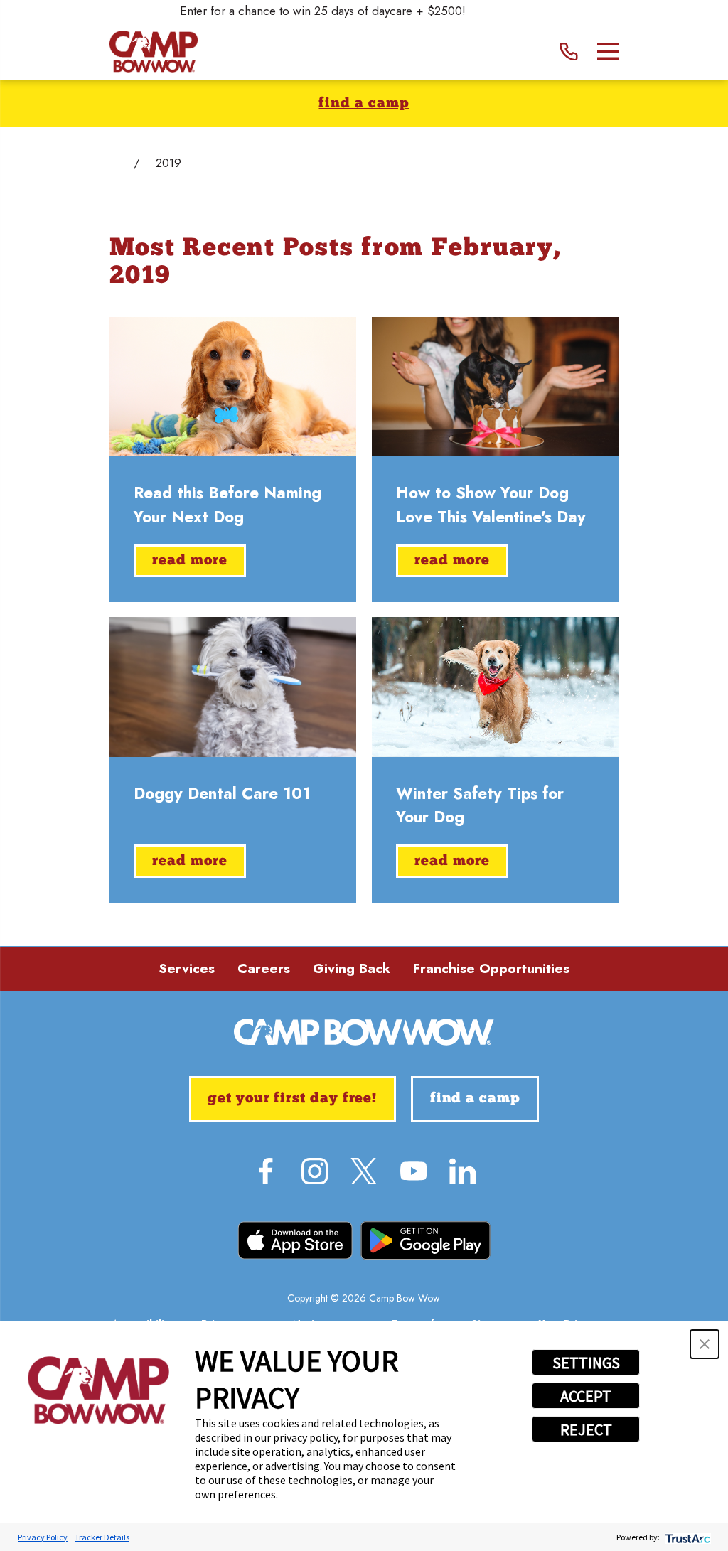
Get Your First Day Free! (292, 1099)
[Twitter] (363, 1171)
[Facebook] (265, 1171)
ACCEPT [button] (585, 1396)
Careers (263, 968)
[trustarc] (686, 1537)
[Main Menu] (608, 52)
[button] (704, 1344)
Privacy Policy (43, 1537)
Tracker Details (102, 1537)
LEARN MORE (510, 10)
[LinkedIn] (462, 1171)
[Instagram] (314, 1171)
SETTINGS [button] (586, 1363)
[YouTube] (413, 1171)
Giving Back (351, 968)
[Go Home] (115, 163)
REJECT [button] (586, 1429)
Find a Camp (363, 104)
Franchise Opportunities (491, 968)
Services (187, 968)
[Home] (153, 51)
